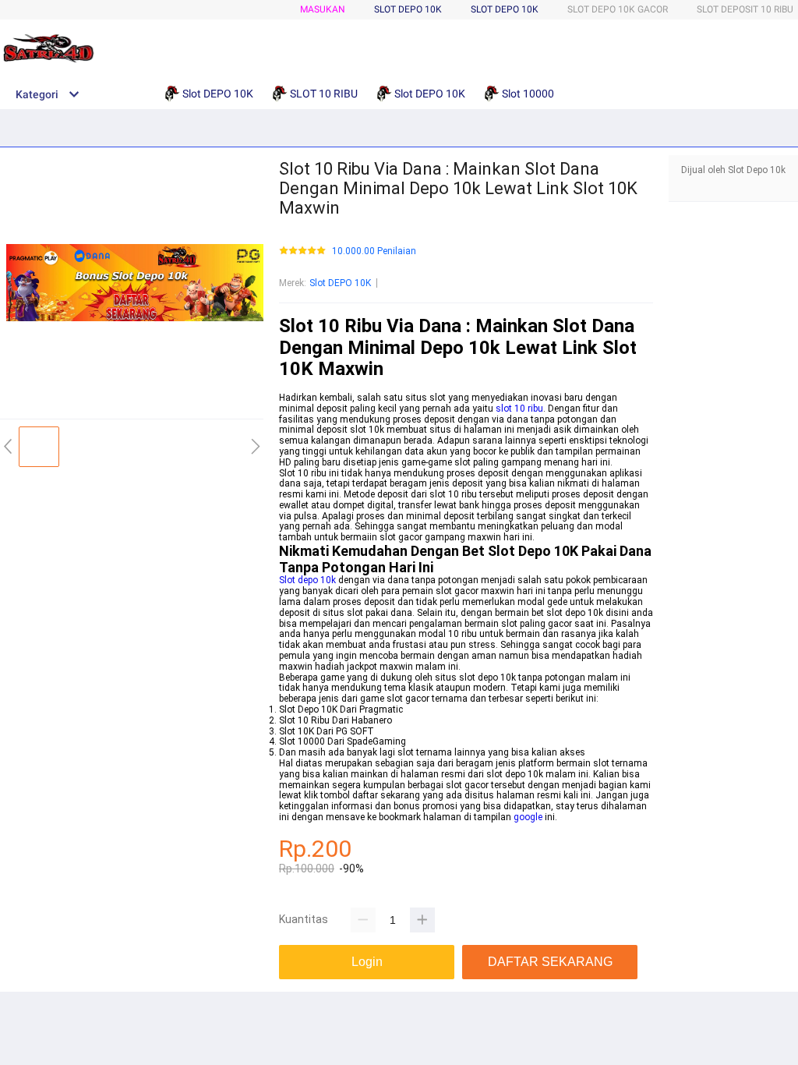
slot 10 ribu (519, 408)
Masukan (322, 9)
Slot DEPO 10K (504, 9)
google (528, 817)
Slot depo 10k (307, 580)
